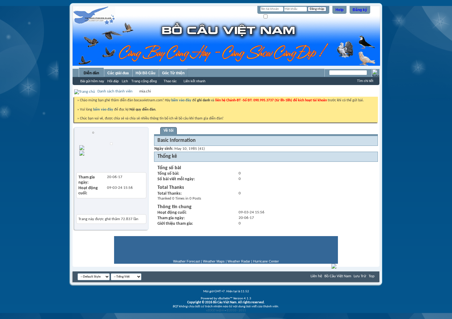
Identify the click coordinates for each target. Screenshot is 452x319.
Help (339, 10)
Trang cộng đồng (144, 81)
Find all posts (116, 147)
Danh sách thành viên (115, 91)
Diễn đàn (91, 73)
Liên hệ (316, 276)
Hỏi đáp (113, 81)
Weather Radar (239, 261)
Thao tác (170, 81)
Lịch (125, 81)
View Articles (90, 163)
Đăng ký (360, 10)
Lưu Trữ (360, 276)
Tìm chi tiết (365, 81)
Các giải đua (118, 73)
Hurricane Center (266, 261)
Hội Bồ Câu (145, 73)
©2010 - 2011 (236, 310)
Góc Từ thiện (173, 73)
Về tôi (168, 131)
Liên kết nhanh (194, 81)
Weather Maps (214, 261)
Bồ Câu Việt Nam (337, 276)
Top (372, 276)
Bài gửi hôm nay (92, 81)
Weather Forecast (186, 261)
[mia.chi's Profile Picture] (111, 144)
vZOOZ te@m (215, 310)
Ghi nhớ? (275, 16)
